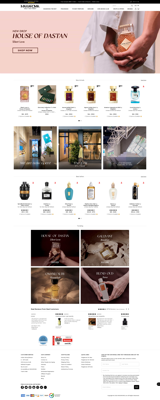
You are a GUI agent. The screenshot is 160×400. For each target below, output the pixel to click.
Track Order (24, 371)
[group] (80, 42)
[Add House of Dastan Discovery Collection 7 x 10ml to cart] (48, 106)
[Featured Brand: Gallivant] (105, 248)
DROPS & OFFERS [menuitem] (118, 9)
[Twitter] (26, 387)
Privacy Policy (65, 359)
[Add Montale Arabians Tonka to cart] (137, 202)
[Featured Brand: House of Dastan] (55, 248)
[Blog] (45, 387)
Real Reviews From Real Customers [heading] (45, 309)
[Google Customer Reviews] (54, 395)
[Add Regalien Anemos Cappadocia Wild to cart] (115, 106)
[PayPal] (42, 395)
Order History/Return (27, 357)
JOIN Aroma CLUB (26, 362)
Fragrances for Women (87, 359)
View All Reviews (120, 309)
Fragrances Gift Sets (87, 366)
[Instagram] (37, 387)
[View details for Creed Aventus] (47, 191)
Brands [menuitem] (130, 9)
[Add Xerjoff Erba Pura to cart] (70, 202)
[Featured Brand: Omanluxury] (55, 285)
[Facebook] (22, 387)
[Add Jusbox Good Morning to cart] (137, 106)
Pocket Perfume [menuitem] (78, 9)
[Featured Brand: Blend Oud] (105, 285)
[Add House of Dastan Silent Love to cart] (26, 106)
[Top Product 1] (35, 147)
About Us (43, 357)
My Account (24, 366)
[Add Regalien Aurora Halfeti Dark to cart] (70, 106)
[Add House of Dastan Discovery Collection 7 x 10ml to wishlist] (46, 106)
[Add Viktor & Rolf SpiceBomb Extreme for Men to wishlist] (23, 202)
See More (143, 80)
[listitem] (60, 321)
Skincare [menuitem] (91, 9)
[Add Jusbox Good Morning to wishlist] (134, 106)
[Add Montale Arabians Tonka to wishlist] (134, 202)
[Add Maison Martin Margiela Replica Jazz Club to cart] (92, 202)
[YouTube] (33, 387)
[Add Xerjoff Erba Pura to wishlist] (68, 202)
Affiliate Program (45, 373)
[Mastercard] (32, 395)
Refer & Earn (95, 1)
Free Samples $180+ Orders (68, 1)
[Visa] (28, 395)
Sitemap (43, 364)
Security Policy (65, 357)
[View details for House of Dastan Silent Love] (25, 94)
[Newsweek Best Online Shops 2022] (62, 341)
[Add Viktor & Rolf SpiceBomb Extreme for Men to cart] (26, 202)
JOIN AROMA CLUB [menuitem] (103, 9)
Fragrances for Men (86, 357)
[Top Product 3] (124, 147)
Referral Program (25, 364)
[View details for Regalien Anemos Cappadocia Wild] (113, 94)
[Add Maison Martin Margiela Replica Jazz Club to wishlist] (90, 202)
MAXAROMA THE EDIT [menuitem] (50, 9)
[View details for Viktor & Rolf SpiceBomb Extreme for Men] (25, 191)
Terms (120, 382)
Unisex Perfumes (86, 364)
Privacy (126, 382)
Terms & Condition (66, 364)
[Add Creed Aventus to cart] (48, 202)
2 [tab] (81, 121)
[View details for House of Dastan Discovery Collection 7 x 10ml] (47, 94)
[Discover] (37, 395)
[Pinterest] (30, 387)
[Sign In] (136, 9)
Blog (42, 378)
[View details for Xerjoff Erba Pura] (69, 191)
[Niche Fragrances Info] (30, 116)
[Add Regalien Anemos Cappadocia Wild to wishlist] (112, 106)
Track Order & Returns (84, 1)
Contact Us (44, 359)
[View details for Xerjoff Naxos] (113, 191)
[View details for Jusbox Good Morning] (135, 94)
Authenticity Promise (67, 369)
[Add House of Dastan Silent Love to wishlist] (23, 106)
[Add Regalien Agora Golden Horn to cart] (92, 106)
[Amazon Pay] (46, 395)
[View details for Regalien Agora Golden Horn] (91, 94)
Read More (59, 326)
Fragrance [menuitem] (64, 9)
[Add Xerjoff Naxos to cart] (115, 202)
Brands (43, 376)
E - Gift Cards (24, 359)
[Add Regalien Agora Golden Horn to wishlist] (90, 106)
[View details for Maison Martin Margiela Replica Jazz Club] (91, 191)
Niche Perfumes (85, 362)
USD (135, 5)
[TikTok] (41, 387)
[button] (126, 309)
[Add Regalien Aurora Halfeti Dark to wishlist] (68, 106)
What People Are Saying (48, 362)
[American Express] (23, 395)
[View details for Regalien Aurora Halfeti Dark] (69, 94)
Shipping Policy (65, 362)
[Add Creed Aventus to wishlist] (46, 202)
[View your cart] (138, 9)
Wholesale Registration (47, 371)
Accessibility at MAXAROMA (29, 369)
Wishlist (43, 369)
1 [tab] (79, 121)
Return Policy (65, 366)
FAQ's (42, 366)
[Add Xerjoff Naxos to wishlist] (112, 202)
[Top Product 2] (80, 147)
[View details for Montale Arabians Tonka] (135, 191)
